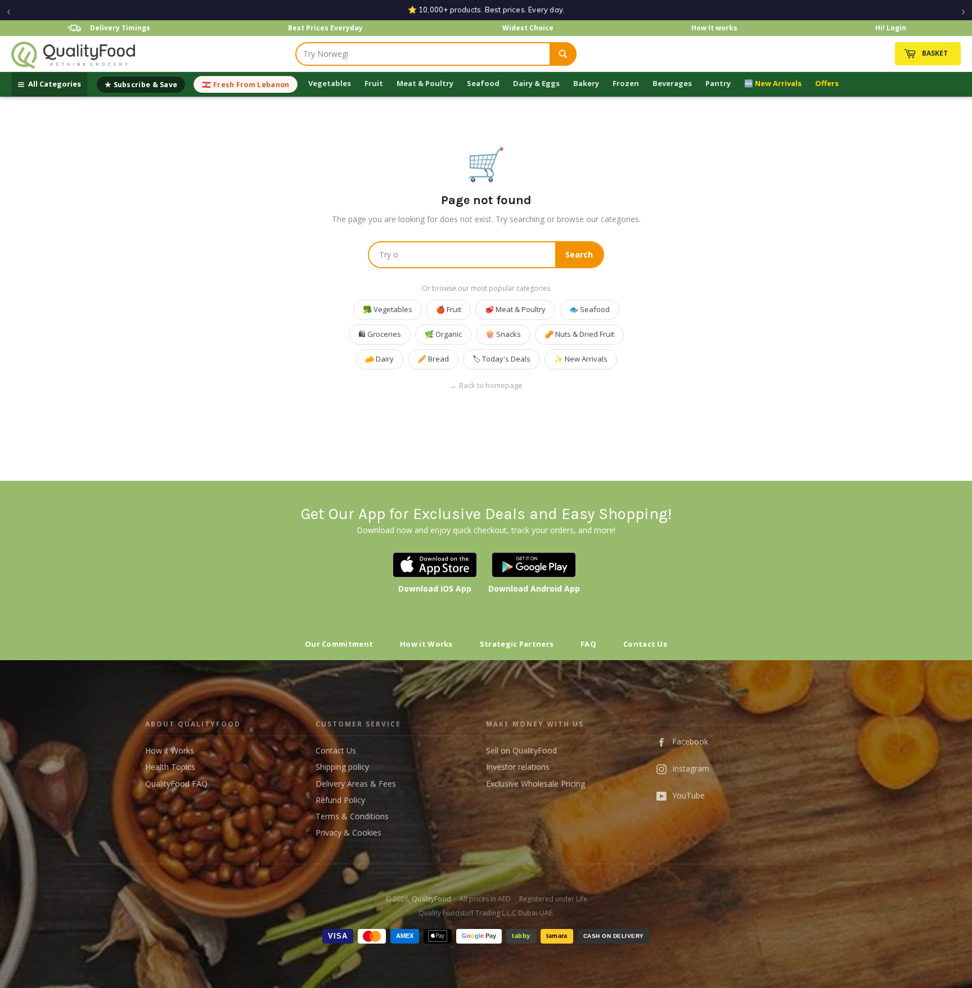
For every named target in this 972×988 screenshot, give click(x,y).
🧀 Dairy (379, 359)
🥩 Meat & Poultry (515, 309)
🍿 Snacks (503, 334)
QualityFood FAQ (176, 783)
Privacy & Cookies (348, 832)
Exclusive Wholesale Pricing (535, 783)
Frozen (626, 83)
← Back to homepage (486, 385)
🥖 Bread (433, 359)
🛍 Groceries (379, 334)
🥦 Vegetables (387, 309)
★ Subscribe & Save (141, 84)
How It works (714, 28)
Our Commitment (339, 644)
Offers (827, 83)
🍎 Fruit (448, 309)
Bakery (586, 83)
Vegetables (329, 83)
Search (579, 254)
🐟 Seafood (589, 309)
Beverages (672, 83)
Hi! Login (890, 28)
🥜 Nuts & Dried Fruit (579, 334)
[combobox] (423, 54)
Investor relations (518, 766)
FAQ (588, 644)
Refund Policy (340, 800)
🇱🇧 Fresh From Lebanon (245, 84)
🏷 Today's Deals (501, 359)
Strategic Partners (517, 644)
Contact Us (645, 644)
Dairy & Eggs (536, 83)
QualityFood (431, 899)
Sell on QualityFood (521, 750)
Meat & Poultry (425, 83)
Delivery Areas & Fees (356, 783)
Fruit (373, 83)
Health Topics (170, 766)
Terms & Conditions (352, 816)
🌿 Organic (443, 334)
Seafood (483, 83)
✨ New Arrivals (581, 359)
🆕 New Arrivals (773, 83)
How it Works (426, 644)
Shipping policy (342, 766)
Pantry (718, 83)
